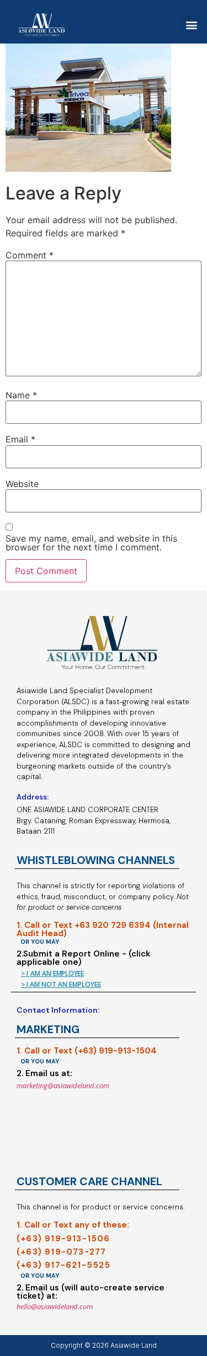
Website (22, 483)
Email (20, 439)
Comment (30, 255)
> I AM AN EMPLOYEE (52, 973)
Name (21, 395)
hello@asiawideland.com (55, 1306)
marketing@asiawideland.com (63, 1085)
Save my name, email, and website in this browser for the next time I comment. (91, 543)
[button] (191, 25)
